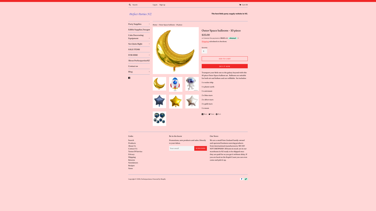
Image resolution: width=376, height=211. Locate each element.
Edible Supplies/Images (139, 29)
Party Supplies (139, 24)
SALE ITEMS (134, 49)
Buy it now (224, 66)
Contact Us (132, 149)
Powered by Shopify (159, 179)
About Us (132, 146)
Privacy (131, 154)
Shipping (205, 41)
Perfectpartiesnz (146, 179)
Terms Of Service (135, 151)
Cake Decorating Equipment (139, 36)
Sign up (162, 5)
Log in (155, 5)
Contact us (133, 66)
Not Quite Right (139, 44)
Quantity (204, 47)
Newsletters (133, 163)
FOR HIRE (139, 55)
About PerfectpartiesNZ (139, 60)
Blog (139, 71)
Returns (131, 160)
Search (131, 140)
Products (132, 143)
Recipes (131, 165)
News (130, 168)
